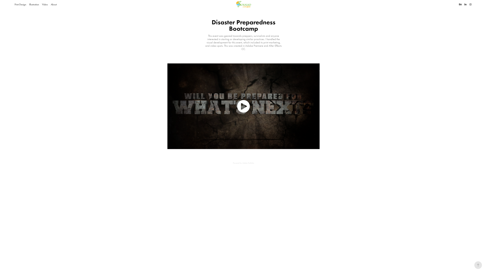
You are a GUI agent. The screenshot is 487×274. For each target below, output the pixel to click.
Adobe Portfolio (248, 163)
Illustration (34, 4)
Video (45, 4)
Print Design (20, 4)
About (54, 4)
